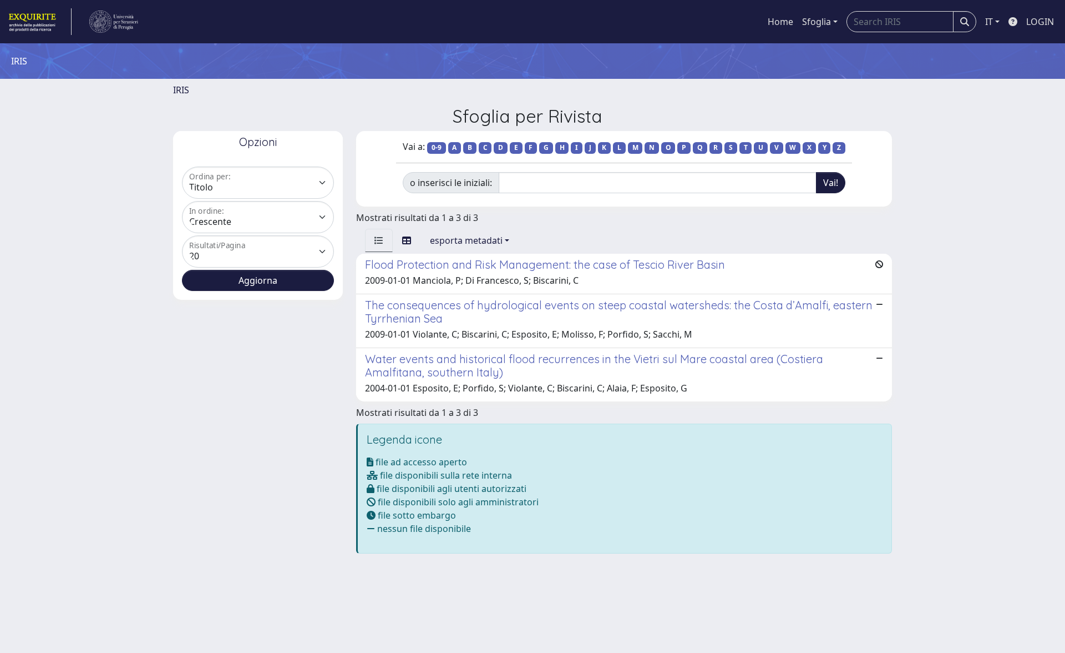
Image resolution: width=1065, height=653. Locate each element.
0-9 (437, 147)
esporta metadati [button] (466, 240)
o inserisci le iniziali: (451, 183)
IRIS (181, 90)
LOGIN (1040, 22)
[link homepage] (39, 21)
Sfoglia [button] (816, 22)
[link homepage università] (113, 21)
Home (780, 22)
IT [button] (989, 22)
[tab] (379, 240)
